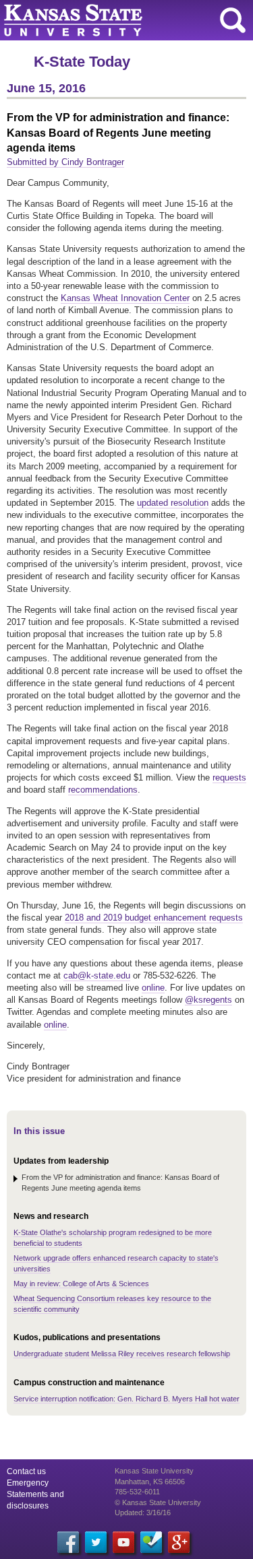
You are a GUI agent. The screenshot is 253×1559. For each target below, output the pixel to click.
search (232, 20)
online (153, 988)
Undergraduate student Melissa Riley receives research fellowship (121, 1354)
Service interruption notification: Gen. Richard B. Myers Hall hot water (126, 1399)
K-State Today (82, 61)
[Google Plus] (179, 1542)
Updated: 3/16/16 (143, 1512)
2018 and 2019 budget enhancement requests (154, 918)
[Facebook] (68, 1542)
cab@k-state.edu (96, 975)
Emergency (28, 1483)
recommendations (103, 790)
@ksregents (208, 1000)
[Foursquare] (151, 1542)
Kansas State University (123, 20)
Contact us (26, 1471)
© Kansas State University (158, 1502)
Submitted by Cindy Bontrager (65, 162)
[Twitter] (96, 1542)
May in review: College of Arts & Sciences (81, 1284)
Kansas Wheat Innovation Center (125, 298)
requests (229, 777)
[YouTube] (123, 1542)
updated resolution (172, 503)
